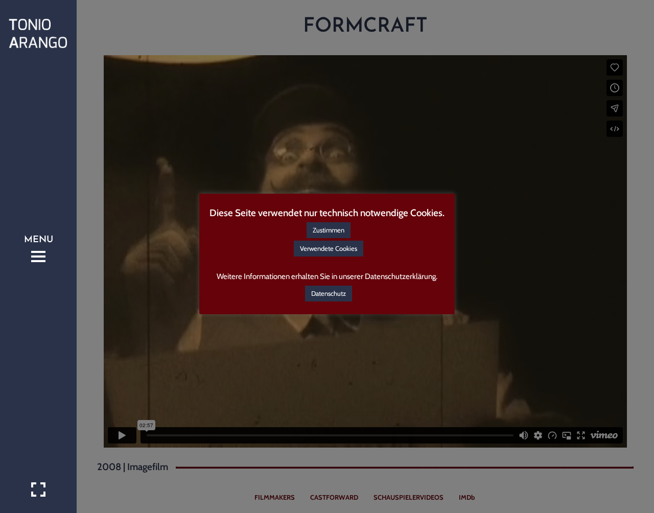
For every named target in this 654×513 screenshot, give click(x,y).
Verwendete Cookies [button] (328, 248)
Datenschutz (328, 293)
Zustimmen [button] (328, 230)
